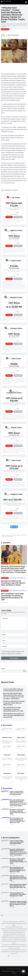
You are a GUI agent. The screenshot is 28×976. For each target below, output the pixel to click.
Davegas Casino (16, 328)
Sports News (5, 29)
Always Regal (21, 755)
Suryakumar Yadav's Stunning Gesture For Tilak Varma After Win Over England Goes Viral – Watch (18, 903)
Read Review (18, 217)
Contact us (14, 972)
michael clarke (4, 536)
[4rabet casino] (21, 728)
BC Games (16, 198)
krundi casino (7, 773)
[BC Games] (10, 197)
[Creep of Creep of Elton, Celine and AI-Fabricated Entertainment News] (5, 792)
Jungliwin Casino (16, 494)
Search (3, 668)
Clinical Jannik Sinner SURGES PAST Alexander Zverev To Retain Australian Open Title (18, 886)
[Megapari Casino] (7, 298)
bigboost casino (16, 230)
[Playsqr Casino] (8, 428)
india (25, 535)
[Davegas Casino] (8, 329)
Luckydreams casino (14, 393)
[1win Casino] (7, 746)
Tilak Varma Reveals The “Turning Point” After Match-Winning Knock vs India (18, 894)
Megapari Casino (16, 297)
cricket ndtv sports (20, 535)
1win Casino (7, 755)
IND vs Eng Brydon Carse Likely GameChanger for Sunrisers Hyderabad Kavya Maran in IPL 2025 (12, 596)
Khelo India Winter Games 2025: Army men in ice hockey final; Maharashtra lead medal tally (13, 715)
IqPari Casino (16, 261)
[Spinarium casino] (7, 728)
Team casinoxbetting (13, 35)
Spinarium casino (7, 737)
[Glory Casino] (9, 358)
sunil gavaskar (10, 536)
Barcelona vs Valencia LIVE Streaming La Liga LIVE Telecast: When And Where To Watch (13, 583)
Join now (14, 526)
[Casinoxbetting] (6, 1)
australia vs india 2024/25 (11, 535)
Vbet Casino (16, 460)
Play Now (9, 217)
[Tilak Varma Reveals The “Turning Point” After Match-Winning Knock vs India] (5, 892)
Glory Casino (16, 359)
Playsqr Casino (16, 427)
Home (2, 23)
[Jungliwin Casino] (7, 495)
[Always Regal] (21, 746)
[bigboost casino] (8, 231)
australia (3, 535)
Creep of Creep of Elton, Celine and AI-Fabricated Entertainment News (13, 689)
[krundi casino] (7, 764)
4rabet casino (21, 737)
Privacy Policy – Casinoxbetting (8, 971)
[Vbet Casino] (9, 460)
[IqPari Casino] (9, 260)
